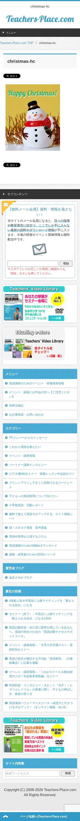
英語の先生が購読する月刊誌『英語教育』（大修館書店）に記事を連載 (41, 661)
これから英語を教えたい (25, 446)
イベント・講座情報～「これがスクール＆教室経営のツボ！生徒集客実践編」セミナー (41, 674)
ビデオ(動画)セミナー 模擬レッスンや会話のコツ (41, 473)
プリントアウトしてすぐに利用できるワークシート (41, 485)
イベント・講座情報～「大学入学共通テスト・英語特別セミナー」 (41, 647)
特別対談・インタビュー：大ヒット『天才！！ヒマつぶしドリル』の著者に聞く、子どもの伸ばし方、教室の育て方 (41, 690)
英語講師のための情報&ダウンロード (33, 545)
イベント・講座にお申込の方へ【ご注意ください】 (39, 394)
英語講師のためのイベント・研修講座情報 (36, 383)
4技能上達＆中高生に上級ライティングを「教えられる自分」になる (41, 603)
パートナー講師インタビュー (28, 464)
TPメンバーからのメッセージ (28, 437)
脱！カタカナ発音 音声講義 (28, 527)
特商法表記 (16, 405)
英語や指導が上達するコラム (28, 536)
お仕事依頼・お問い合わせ (26, 414)
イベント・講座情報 (22, 455)
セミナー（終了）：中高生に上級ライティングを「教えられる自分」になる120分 (41, 616)
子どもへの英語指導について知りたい (33, 496)
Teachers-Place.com (40, 18)
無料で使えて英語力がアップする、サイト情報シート (41, 516)
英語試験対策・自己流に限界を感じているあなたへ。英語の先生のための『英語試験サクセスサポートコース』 (41, 632)
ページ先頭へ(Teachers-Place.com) (43, 816)
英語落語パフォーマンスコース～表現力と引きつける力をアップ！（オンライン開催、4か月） (41, 705)
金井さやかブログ (20, 577)
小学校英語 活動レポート (26, 505)
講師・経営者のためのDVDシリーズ (32, 554)
